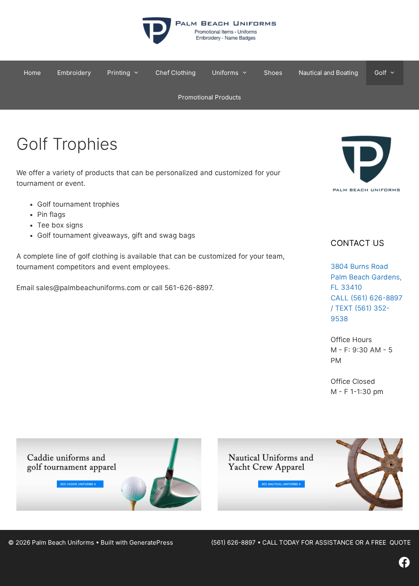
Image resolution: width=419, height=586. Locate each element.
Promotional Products (209, 97)
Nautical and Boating (328, 73)
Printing (118, 73)
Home (32, 73)
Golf (380, 73)
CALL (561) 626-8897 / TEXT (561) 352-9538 (367, 308)
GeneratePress (151, 542)
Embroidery (74, 73)
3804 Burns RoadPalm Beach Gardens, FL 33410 (366, 276)
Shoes (273, 73)
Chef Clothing (175, 73)
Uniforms (225, 73)
